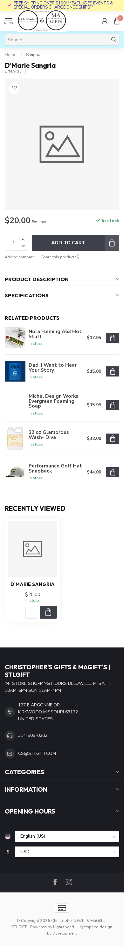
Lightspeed (63, 927)
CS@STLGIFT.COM (37, 753)
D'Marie (13, 71)
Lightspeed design (95, 927)
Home (11, 55)
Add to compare (20, 257)
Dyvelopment (64, 933)
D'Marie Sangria (32, 584)
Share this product (58, 257)
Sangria (33, 55)
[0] (116, 21)
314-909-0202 (32, 735)
